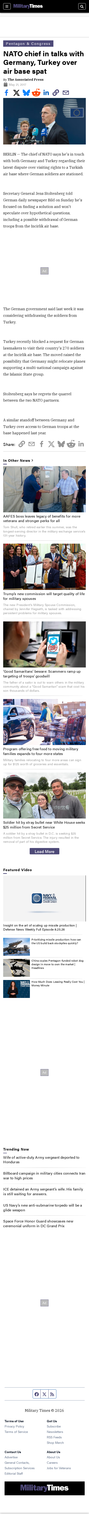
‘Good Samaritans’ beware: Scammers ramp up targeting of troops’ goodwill (42, 674)
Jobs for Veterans (59, 1468)
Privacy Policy (14, 1426)
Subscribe (54, 1426)
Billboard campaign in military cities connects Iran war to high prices (44, 1175)
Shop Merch (55, 1442)
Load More (45, 851)
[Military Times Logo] (28, 6)
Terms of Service (16, 1431)
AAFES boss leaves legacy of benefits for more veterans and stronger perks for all (41, 518)
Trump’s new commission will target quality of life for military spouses (44, 596)
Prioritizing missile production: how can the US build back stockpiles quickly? (56, 941)
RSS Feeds (54, 1437)
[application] (44, 898)
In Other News (16, 460)
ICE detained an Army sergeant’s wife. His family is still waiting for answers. (43, 1191)
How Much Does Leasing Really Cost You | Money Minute (57, 983)
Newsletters (55, 1431)
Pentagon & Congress (28, 43)
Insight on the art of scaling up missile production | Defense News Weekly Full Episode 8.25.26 (40, 927)
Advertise (11, 1457)
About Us (53, 1457)
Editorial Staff (14, 1473)
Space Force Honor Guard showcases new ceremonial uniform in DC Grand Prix (38, 1223)
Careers (52, 1462)
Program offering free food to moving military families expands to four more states (40, 751)
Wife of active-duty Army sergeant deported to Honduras (41, 1160)
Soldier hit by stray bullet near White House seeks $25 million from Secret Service (44, 825)
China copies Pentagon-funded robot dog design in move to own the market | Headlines (57, 964)
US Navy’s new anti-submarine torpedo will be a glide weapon (42, 1207)
